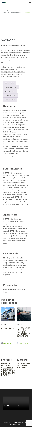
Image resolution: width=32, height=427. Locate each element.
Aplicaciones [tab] (9, 91)
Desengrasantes (7, 72)
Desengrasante (14, 69)
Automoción (14, 67)
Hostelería (5, 74)
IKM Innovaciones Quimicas (21, 422)
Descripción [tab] (9, 83)
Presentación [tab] (10, 99)
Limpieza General (15, 74)
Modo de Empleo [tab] (10, 87)
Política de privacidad (16, 424)
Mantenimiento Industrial (10, 76)
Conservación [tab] (10, 95)
